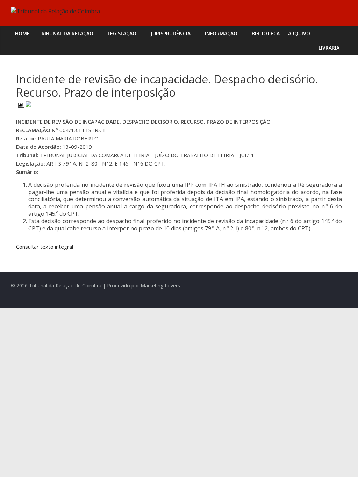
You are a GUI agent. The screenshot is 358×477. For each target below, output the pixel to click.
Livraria (328, 47)
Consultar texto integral (44, 246)
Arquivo (299, 33)
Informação (221, 33)
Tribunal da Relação (65, 33)
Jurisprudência (171, 33)
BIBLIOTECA (266, 33)
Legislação (122, 33)
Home (22, 33)
